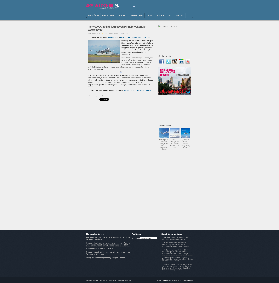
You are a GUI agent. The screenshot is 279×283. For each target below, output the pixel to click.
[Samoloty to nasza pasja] (102, 6)
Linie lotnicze (108, 15)
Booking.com (113, 37)
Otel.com (146, 37)
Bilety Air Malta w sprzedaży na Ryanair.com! (105, 257)
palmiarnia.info (126, 280)
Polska (149, 15)
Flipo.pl (148, 90)
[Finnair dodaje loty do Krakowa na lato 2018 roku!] (175, 133)
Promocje (160, 15)
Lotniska (121, 15)
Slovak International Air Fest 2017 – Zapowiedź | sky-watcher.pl (175, 258)
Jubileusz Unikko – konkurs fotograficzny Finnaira (185, 144)
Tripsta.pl (140, 90)
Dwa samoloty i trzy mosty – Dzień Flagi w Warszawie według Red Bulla (177, 269)
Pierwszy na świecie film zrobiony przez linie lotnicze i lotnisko (108, 238)
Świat (170, 15)
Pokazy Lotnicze (136, 15)
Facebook (161, 61)
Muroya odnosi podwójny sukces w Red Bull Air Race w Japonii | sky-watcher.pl (177, 265)
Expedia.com (125, 37)
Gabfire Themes (188, 280)
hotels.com (136, 37)
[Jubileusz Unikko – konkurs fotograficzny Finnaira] (185, 133)
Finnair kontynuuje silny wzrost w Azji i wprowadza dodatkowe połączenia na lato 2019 (108, 244)
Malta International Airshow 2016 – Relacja (175, 253)
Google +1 (181, 61)
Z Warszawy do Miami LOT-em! (99, 248)
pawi (127, 33)
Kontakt (180, 15)
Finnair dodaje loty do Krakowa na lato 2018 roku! (174, 144)
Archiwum (136, 238)
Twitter (168, 61)
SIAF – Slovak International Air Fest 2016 (177, 260)
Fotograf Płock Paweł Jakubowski (166, 280)
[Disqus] (121, 144)
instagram (174, 61)
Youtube (188, 61)
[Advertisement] (120, 111)
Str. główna (93, 15)
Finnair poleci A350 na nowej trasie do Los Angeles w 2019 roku (163, 144)
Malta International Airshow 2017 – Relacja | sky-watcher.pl (175, 243)
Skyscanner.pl (128, 90)
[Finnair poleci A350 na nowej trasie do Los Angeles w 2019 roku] (164, 133)
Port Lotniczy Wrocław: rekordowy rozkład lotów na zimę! (175, 238)
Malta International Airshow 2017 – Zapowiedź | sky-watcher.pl (175, 251)
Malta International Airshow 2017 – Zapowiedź (176, 245)
